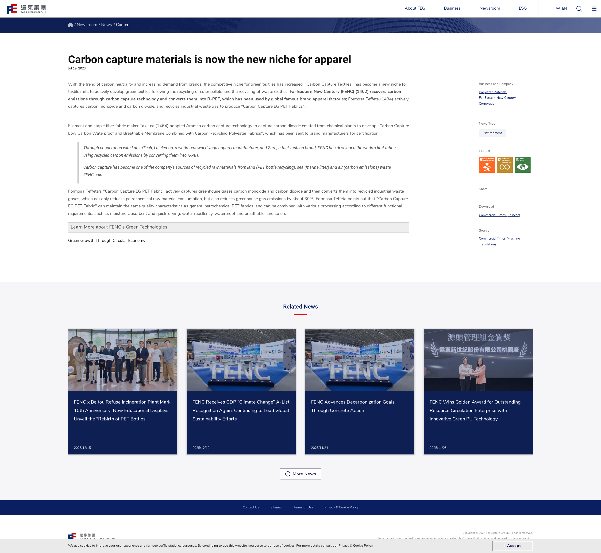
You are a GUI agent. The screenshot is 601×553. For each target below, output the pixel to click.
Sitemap (276, 507)
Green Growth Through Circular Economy (106, 241)
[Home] (70, 25)
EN (564, 9)
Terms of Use (303, 507)
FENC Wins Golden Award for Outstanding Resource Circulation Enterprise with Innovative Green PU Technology (475, 411)
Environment (492, 133)
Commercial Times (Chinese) (499, 215)
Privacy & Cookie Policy (341, 507)
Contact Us (251, 507)
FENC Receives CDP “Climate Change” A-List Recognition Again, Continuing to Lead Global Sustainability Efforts (241, 411)
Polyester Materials (493, 92)
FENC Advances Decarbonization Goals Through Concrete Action (353, 406)
